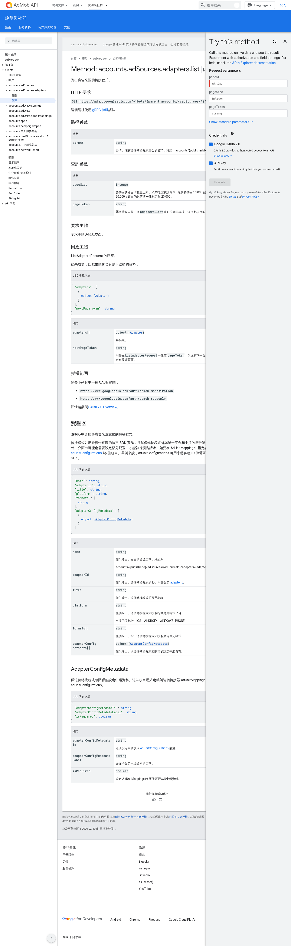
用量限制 (68, 854)
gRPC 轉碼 (100, 110)
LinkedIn (144, 875)
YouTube (145, 888)
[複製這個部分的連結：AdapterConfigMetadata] (132, 669)
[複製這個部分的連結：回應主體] (92, 247)
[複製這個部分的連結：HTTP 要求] (95, 92)
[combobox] (220, 5)
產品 (85, 58)
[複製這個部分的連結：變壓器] (90, 423)
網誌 (142, 854)
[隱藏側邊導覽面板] (51, 938)
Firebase (154, 919)
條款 (65, 937)
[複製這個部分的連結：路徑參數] (92, 122)
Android (115, 919)
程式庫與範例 (47, 27)
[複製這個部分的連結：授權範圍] (92, 373)
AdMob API (26, 5)
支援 (67, 27)
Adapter (101, 296)
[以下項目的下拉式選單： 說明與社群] (108, 5)
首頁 (73, 58)
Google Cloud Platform (184, 919)
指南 (8, 27)
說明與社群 (95, 5)
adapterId (176, 582)
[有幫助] (154, 799)
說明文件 (58, 5)
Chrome (135, 919)
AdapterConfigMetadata (113, 519)
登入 (283, 5)
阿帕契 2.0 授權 (178, 816)
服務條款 (68, 868)
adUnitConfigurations (86, 453)
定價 (65, 861)
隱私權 (76, 937)
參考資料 (25, 27)
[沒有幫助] (160, 799)
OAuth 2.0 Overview (102, 407)
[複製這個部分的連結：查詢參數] (92, 164)
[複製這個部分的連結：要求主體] (92, 225)
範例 (76, 5)
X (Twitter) (146, 882)
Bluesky (144, 861)
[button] (28, 64)
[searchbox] (28, 40)
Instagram (146, 868)
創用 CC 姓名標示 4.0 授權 (131, 816)
